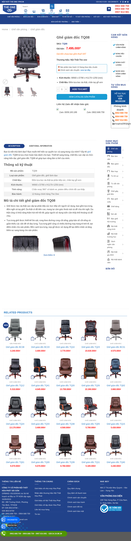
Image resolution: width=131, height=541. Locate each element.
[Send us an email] (128, 2)
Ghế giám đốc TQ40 (116, 462)
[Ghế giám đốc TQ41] (40, 368)
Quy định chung (73, 488)
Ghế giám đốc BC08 (15, 347)
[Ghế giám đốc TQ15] (116, 406)
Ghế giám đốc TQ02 (116, 385)
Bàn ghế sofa (112, 200)
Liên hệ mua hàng (42, 509)
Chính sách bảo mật (75, 511)
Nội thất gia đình (112, 253)
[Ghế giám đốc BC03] (40, 330)
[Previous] (6, 59)
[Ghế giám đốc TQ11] (90, 445)
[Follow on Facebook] (120, 2)
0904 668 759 (121, 116)
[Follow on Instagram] (123, 2)
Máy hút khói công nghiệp (65, 538)
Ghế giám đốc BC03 (40, 347)
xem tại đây (85, 70)
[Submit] (52, 6)
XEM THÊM (75, 21)
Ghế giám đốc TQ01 (15, 462)
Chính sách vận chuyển (76, 498)
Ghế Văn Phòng (13, 16)
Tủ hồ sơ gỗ (112, 177)
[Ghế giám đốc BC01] (116, 330)
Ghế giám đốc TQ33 (40, 424)
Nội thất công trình (112, 227)
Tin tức (37, 514)
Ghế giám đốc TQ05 (90, 424)
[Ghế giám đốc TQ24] (15, 406)
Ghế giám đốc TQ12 (15, 385)
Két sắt (114, 214)
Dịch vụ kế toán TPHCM (118, 535)
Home (5, 29)
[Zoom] (5, 81)
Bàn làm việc (112, 157)
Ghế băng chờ (113, 207)
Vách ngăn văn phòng (111, 244)
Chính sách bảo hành (76, 502)
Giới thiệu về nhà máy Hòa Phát (48, 488)
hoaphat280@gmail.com (121, 124)
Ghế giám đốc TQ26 (90, 385)
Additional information (40, 146)
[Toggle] (123, 150)
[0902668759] (3, 520)
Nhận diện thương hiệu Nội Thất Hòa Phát (48, 494)
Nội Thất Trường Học (112, 16)
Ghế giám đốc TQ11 (91, 462)
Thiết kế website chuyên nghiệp (79, 535)
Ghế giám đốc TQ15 (116, 424)
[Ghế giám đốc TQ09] (40, 445)
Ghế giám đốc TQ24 (15, 424)
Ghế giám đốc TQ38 (65, 424)
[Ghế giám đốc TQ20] (65, 368)
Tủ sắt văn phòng (113, 185)
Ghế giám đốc (37, 29)
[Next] (48, 59)
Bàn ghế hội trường (112, 220)
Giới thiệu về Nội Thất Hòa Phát (47, 500)
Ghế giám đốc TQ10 (65, 347)
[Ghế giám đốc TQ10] (65, 330)
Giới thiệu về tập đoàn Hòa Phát (48, 505)
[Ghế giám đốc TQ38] (65, 406)
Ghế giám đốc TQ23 (90, 347)
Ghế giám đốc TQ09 (40, 462)
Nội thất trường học (112, 235)
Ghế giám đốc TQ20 (65, 385)
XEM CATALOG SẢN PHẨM (82, 97)
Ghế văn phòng (19, 29)
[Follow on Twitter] (125, 2)
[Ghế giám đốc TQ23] (90, 330)
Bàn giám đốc (113, 165)
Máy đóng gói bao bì (100, 535)
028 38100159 (120, 99)
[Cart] (109, 9)
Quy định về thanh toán (76, 493)
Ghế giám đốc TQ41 (40, 385)
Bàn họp (114, 171)
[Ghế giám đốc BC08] (15, 330)
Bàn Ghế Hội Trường (59, 21)
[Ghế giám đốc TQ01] (15, 445)
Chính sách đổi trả (74, 507)
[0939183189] (3, 527)
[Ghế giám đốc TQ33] (40, 406)
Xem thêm (48, 255)
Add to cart (79, 89)
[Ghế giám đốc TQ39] (65, 445)
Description (14, 146)
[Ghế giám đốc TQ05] (90, 406)
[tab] (14, 146)
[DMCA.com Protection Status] (9, 525)
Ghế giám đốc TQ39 (65, 462)
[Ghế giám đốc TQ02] (116, 368)
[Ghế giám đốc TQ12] (15, 368)
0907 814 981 (121, 120)
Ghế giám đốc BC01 (116, 347)
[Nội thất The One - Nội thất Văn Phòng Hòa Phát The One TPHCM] (9, 9)
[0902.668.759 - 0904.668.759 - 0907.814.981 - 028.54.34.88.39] (3, 534)
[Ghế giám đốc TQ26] (90, 368)
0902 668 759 (121, 113)
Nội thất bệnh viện (114, 260)
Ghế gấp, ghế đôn (113, 192)
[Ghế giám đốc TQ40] (116, 445)
